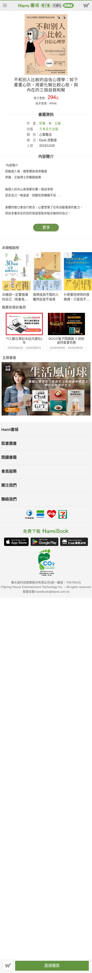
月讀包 (57, 5)
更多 (46, 227)
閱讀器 (68, 5)
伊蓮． (44, 123)
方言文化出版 (48, 129)
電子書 (46, 5)
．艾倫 (56, 123)
